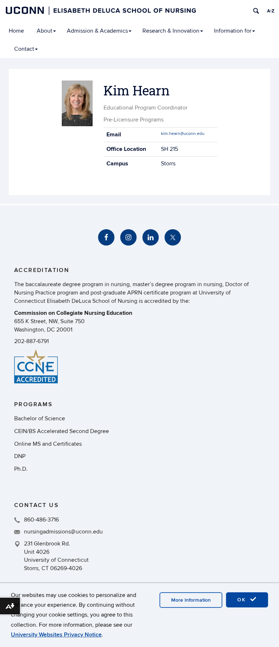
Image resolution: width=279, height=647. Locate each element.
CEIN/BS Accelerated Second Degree (61, 431)
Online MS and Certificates (48, 444)
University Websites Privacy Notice (56, 634)
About (44, 30)
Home (16, 30)
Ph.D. (21, 469)
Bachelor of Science (39, 418)
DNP (19, 456)
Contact (24, 49)
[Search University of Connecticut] (256, 11)
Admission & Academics (97, 30)
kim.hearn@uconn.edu (183, 133)
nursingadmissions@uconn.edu (63, 531)
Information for (232, 30)
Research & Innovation (170, 30)
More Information (191, 600)
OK (242, 600)
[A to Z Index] (270, 11)
